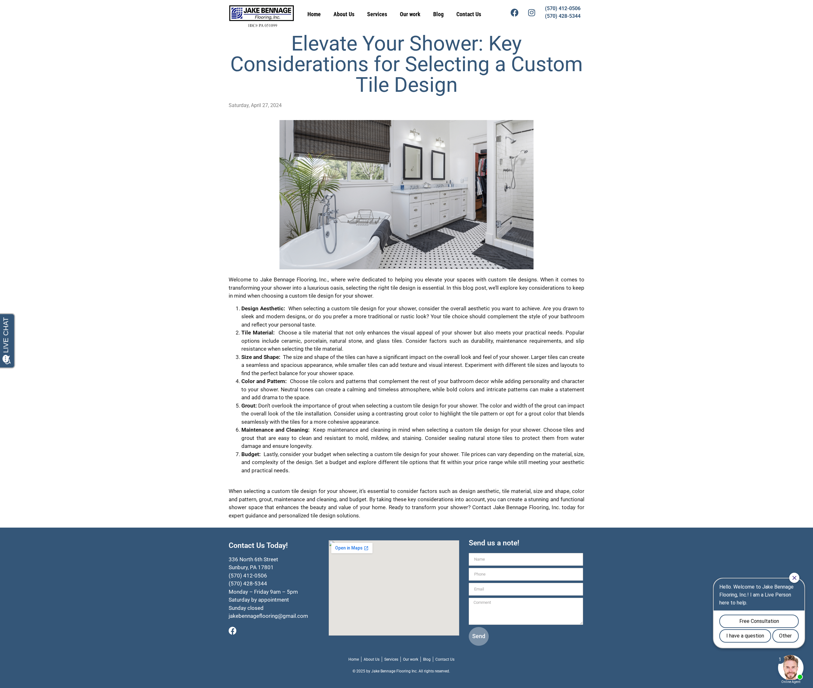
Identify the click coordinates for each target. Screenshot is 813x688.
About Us (343, 14)
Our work (410, 14)
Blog (438, 14)
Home (314, 14)
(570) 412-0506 (563, 8)
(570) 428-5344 (563, 16)
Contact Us (468, 14)
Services (377, 14)
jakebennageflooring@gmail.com (268, 616)
